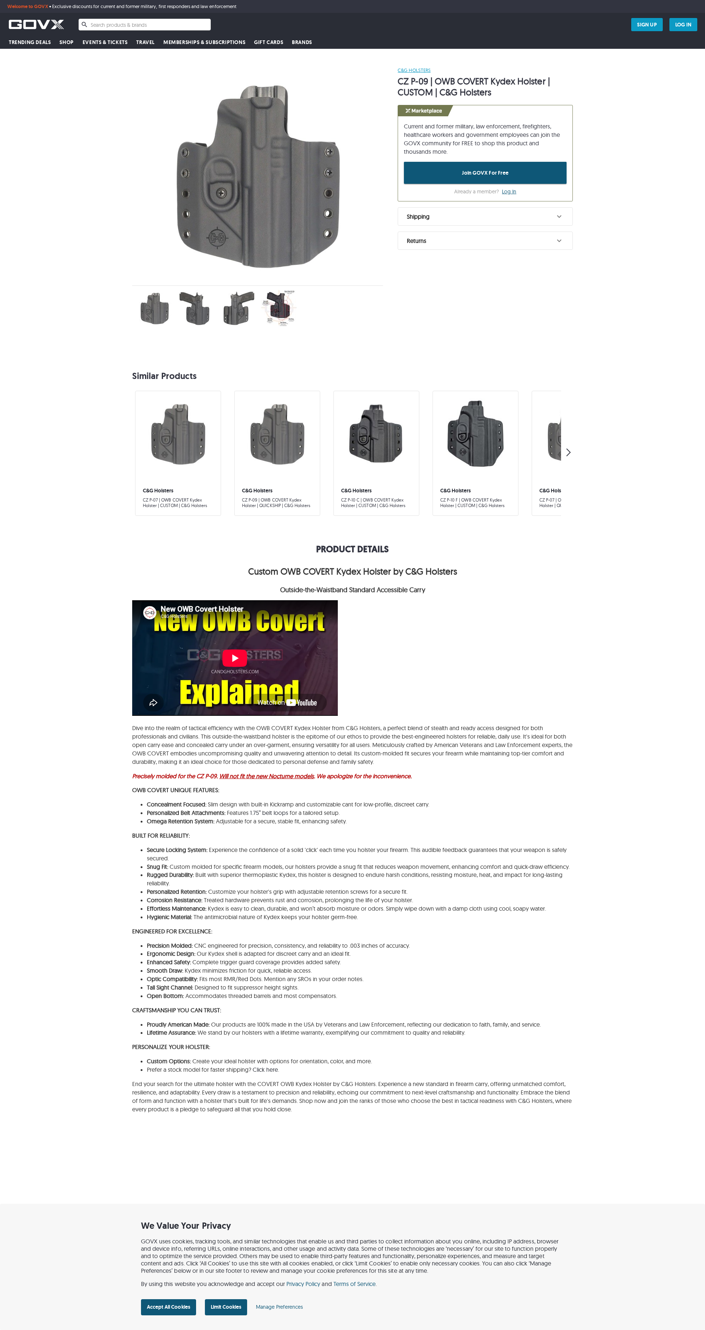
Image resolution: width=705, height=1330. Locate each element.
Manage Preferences (279, 1307)
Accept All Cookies (168, 1307)
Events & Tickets (105, 42)
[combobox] (145, 24)
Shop (66, 42)
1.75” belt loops (269, 812)
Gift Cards (268, 42)
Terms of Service (354, 1283)
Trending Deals (30, 42)
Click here (265, 1069)
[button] (485, 216)
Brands (302, 42)
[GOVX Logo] (36, 24)
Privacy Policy (303, 1283)
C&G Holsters (414, 70)
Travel (145, 42)
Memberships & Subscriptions (204, 42)
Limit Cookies (226, 1307)
